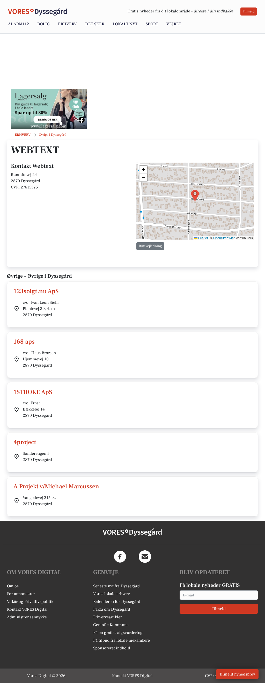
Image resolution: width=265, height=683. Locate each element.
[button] (195, 195)
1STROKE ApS (32, 392)
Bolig (43, 24)
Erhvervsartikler (107, 617)
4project (24, 442)
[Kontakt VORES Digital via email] (145, 556)
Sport (152, 24)
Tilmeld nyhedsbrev (237, 674)
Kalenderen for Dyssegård (116, 601)
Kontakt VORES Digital (27, 609)
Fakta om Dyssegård (111, 609)
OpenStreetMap (224, 238)
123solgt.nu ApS (36, 291)
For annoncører (21, 593)
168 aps (24, 342)
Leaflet (202, 238)
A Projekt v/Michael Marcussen (56, 486)
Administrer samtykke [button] (27, 617)
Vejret (173, 24)
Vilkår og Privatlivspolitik (30, 601)
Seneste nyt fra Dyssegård (116, 586)
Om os (13, 586)
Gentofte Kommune (111, 624)
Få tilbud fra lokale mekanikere (121, 640)
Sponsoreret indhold (111, 648)
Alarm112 (18, 24)
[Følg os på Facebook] (120, 556)
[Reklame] (49, 109)
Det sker (94, 24)
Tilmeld (249, 11)
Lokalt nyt (125, 24)
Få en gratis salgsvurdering (118, 632)
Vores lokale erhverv (111, 593)
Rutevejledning (150, 246)
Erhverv (67, 24)
